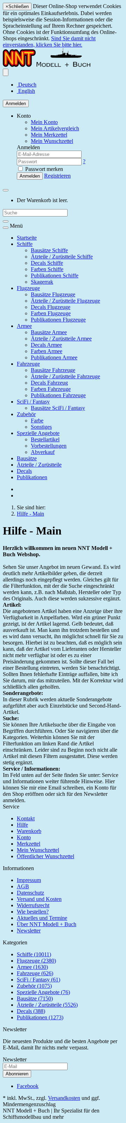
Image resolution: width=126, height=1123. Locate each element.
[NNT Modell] (54, 65)
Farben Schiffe (47, 269)
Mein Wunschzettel (38, 850)
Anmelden (16, 103)
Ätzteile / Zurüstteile (39, 465)
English (26, 91)
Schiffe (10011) (34, 954)
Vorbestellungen (48, 446)
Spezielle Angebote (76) (43, 992)
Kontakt (26, 818)
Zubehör (26, 414)
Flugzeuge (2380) (36, 961)
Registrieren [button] (57, 176)
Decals (24, 471)
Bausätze (27, 458)
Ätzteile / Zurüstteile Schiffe (62, 257)
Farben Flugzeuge (51, 313)
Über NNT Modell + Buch (46, 924)
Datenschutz (30, 893)
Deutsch (26, 85)
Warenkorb (29, 831)
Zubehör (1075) (34, 986)
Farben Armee (46, 351)
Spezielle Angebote (38, 433)
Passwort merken (43, 169)
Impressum (29, 880)
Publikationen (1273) (40, 1017)
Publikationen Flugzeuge (58, 320)
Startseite (27, 238)
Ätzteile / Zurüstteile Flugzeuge (65, 301)
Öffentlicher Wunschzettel (45, 856)
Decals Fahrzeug (49, 383)
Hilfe (22, 825)
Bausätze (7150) (35, 998)
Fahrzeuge (28, 364)
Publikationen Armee (54, 357)
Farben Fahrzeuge (51, 389)
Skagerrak (42, 282)
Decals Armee (46, 345)
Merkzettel (28, 844)
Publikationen (32, 477)
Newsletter (29, 930)
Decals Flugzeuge (50, 307)
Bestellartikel (45, 439)
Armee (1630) (32, 967)
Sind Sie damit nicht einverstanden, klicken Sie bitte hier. (49, 41)
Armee (24, 326)
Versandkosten (64, 1098)
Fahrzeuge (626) (35, 973)
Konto (24, 837)
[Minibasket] (5, 190)
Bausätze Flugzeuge (53, 294)
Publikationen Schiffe (54, 275)
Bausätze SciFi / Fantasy (58, 408)
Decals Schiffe (47, 263)
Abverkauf (43, 452)
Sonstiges (41, 427)
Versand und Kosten (39, 899)
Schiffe (25, 244)
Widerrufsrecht (33, 905)
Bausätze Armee (49, 332)
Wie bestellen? (33, 912)
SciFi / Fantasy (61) (38, 980)
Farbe (37, 420)
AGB (23, 886)
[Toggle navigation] (5, 228)
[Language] (5, 72)
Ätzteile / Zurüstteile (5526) (47, 1005)
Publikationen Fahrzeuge (58, 395)
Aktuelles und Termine (42, 918)
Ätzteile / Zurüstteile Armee (61, 339)
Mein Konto (44, 122)
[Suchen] (5, 221)
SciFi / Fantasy (33, 402)
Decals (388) (31, 1011)
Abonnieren (17, 1073)
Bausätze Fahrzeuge (53, 370)
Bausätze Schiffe (49, 250)
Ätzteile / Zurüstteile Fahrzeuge (65, 376)
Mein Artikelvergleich (55, 128)
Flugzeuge (28, 288)
